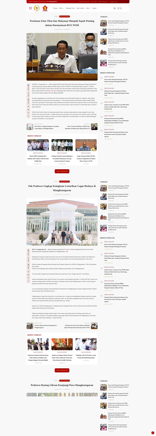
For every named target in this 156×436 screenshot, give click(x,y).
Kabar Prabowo (64, 181)
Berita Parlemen (64, 16)
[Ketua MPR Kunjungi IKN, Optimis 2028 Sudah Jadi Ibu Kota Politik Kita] (38, 145)
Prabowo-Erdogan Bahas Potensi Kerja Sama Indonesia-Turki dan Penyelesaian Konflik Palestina (62, 357)
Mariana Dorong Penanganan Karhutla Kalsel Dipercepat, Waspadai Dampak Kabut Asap (118, 31)
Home (55, 16)
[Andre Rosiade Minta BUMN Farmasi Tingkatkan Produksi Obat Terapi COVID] (86, 145)
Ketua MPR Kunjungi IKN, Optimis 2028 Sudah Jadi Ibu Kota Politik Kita (38, 158)
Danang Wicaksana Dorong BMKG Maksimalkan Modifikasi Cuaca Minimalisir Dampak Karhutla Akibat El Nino (116, 121)
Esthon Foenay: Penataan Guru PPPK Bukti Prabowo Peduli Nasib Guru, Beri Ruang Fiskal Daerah (118, 41)
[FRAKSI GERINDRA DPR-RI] (42, 8)
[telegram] (28, 106)
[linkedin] (28, 109)
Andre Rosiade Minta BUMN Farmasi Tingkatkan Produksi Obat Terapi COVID (86, 158)
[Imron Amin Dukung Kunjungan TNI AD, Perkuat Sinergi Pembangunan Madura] (103, 23)
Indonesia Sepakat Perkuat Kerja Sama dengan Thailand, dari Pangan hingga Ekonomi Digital (38, 357)
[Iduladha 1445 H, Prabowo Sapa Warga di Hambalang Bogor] (86, 344)
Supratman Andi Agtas (50, 90)
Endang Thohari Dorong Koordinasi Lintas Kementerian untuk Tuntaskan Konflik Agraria (117, 62)
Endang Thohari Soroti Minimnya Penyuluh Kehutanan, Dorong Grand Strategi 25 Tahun (62, 158)
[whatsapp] (28, 112)
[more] (28, 116)
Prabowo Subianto (70, 249)
